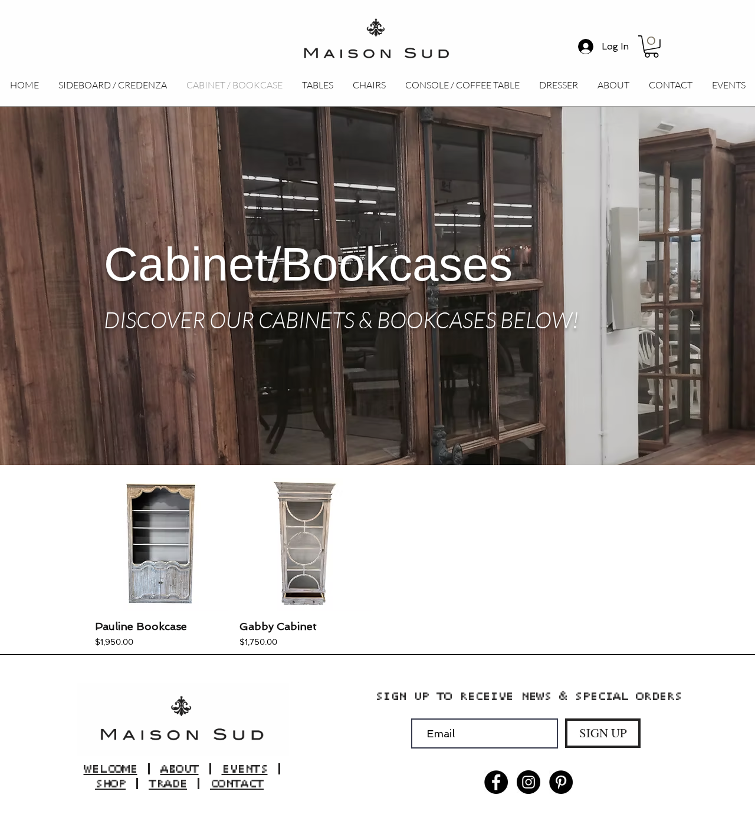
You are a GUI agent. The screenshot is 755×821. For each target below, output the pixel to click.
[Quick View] (161, 544)
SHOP (110, 783)
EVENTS (245, 769)
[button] (651, 46)
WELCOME (110, 769)
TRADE (168, 783)
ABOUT (179, 769)
